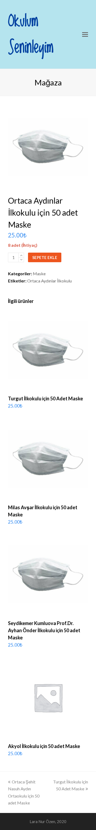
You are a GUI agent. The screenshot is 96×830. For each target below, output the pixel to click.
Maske (39, 273)
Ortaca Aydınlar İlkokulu (49, 280)
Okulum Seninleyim (30, 34)
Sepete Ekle (44, 257)
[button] (85, 34)
